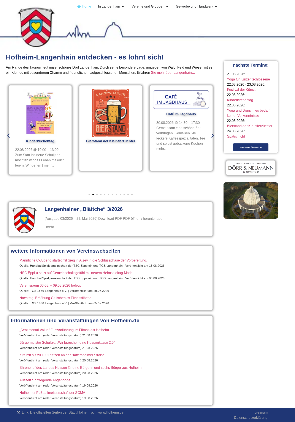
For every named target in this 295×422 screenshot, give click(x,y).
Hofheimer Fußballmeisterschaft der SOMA (52, 393)
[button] (8, 135)
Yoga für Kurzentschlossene (248, 79)
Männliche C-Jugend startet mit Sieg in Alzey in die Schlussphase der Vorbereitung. (83, 260)
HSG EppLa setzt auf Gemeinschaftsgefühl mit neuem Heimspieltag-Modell (76, 273)
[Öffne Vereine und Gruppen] (167, 6)
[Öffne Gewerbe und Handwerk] (216, 6)
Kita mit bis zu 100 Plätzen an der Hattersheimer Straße (61, 355)
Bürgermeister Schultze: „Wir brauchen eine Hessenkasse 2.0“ (67, 342)
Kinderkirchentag (240, 100)
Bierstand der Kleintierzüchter (249, 126)
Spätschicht (236, 136)
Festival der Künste (242, 89)
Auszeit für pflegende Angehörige (44, 380)
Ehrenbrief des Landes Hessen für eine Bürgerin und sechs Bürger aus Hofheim (80, 367)
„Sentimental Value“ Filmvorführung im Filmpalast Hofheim (64, 330)
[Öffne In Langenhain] (123, 6)
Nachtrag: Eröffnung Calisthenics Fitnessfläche (55, 298)
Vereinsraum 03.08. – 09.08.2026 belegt (50, 285)
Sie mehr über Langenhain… (173, 72)
